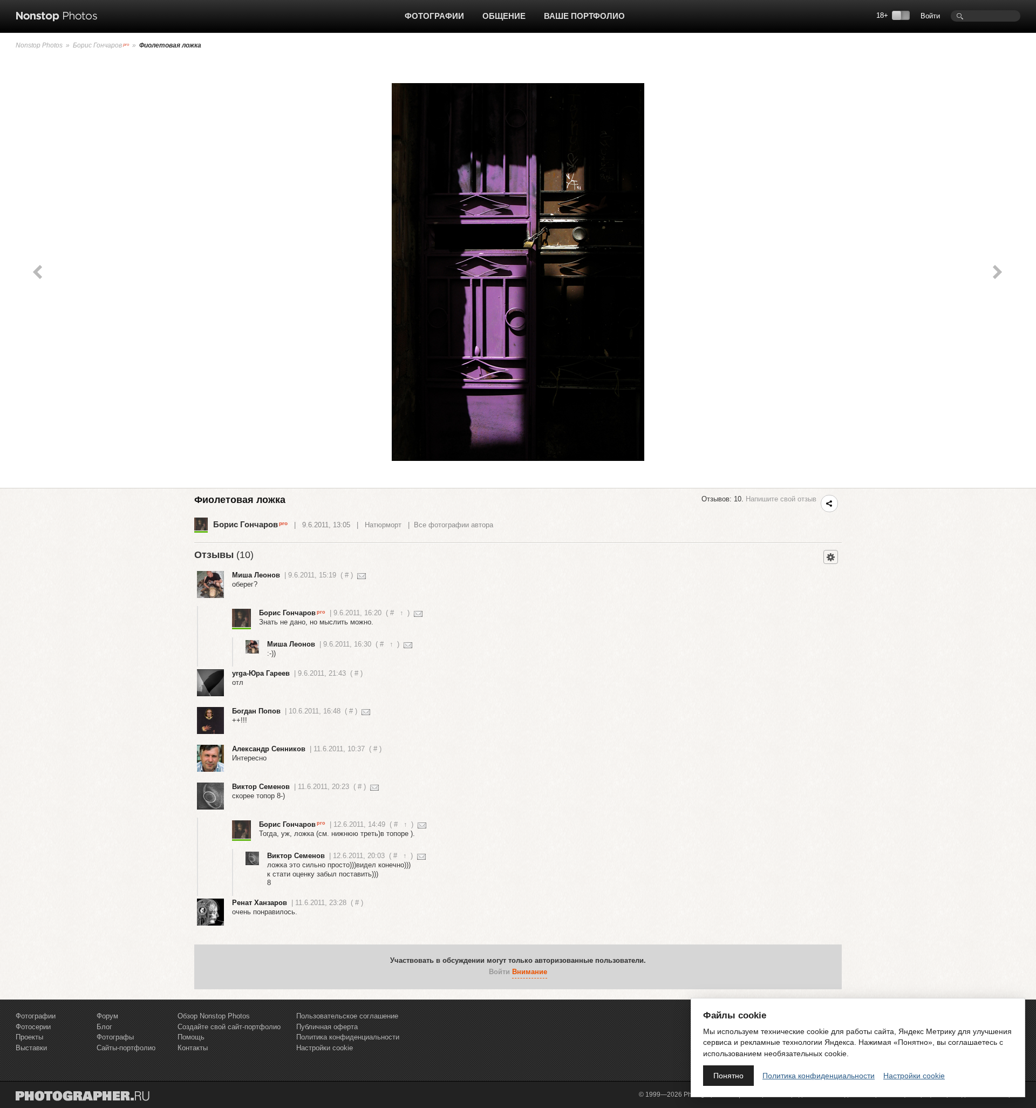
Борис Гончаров (97, 45)
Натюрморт (383, 525)
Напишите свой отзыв (781, 499)
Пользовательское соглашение (347, 1016)
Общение (504, 16)
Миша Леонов (256, 575)
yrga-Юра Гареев (261, 673)
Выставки (31, 1048)
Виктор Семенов (261, 787)
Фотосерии (33, 1027)
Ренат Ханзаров (259, 903)
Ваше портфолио (584, 16)
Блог (104, 1027)
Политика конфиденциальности (347, 1037)
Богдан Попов (256, 711)
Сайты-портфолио (126, 1048)
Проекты (29, 1037)
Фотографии (434, 16)
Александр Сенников (268, 749)
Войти (930, 16)
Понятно (728, 1075)
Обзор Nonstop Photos (214, 1016)
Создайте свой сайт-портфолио (229, 1027)
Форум (107, 1016)
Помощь (191, 1037)
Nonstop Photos (39, 45)
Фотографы (115, 1037)
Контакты (193, 1048)
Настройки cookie (324, 1048)
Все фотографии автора (453, 525)
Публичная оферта (327, 1027)
